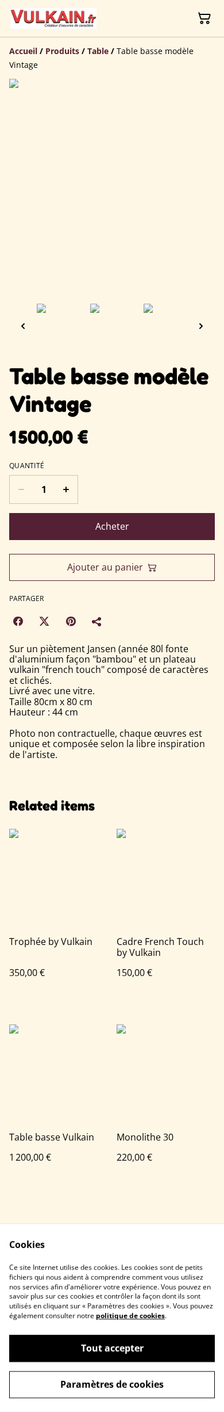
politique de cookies (130, 1316)
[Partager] (97, 621)
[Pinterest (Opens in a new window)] (70, 621)
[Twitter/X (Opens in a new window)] (44, 621)
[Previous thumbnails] (23, 326)
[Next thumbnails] (201, 326)
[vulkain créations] (53, 18)
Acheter (112, 526)
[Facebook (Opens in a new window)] (17, 621)
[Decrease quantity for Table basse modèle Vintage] (21, 489)
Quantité (26, 466)
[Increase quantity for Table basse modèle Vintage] (66, 489)
